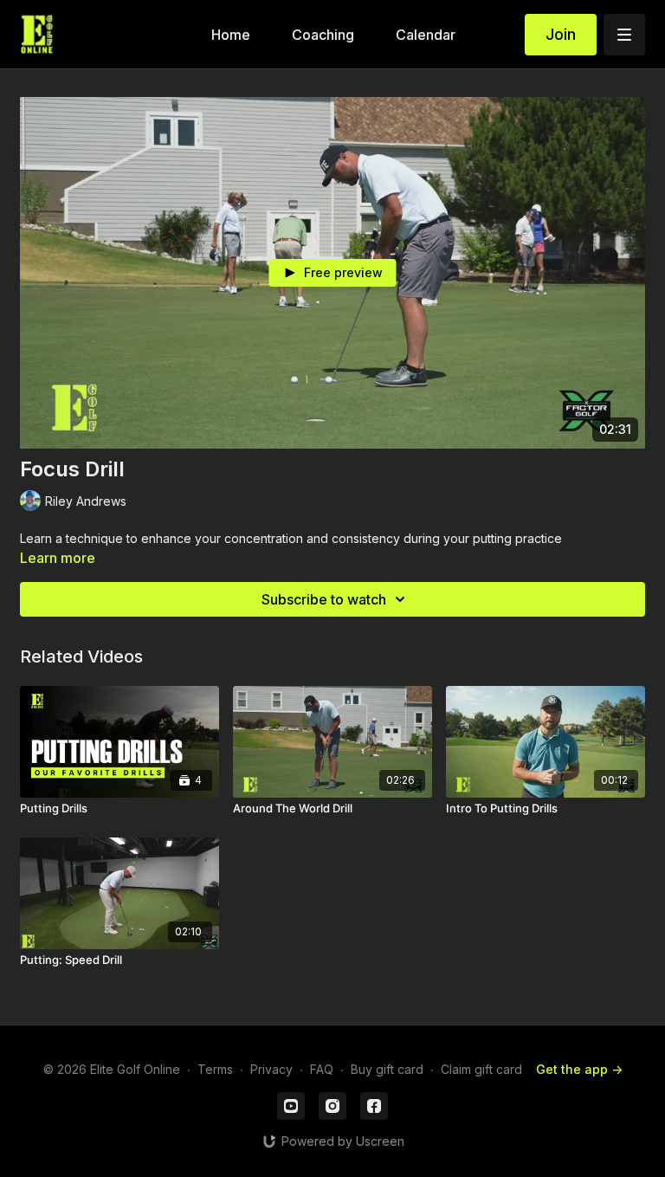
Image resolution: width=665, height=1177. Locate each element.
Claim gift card (481, 1069)
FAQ (321, 1069)
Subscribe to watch (323, 599)
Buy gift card (387, 1069)
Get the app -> (579, 1069)
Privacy (271, 1069)
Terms (215, 1069)
